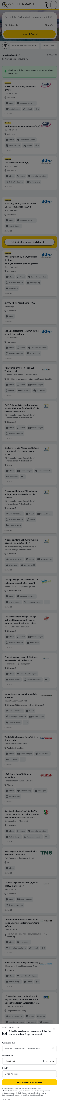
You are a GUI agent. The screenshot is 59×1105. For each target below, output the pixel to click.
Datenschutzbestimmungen (12, 1091)
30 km (48, 1061)
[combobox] (27, 1048)
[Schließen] (54, 1028)
